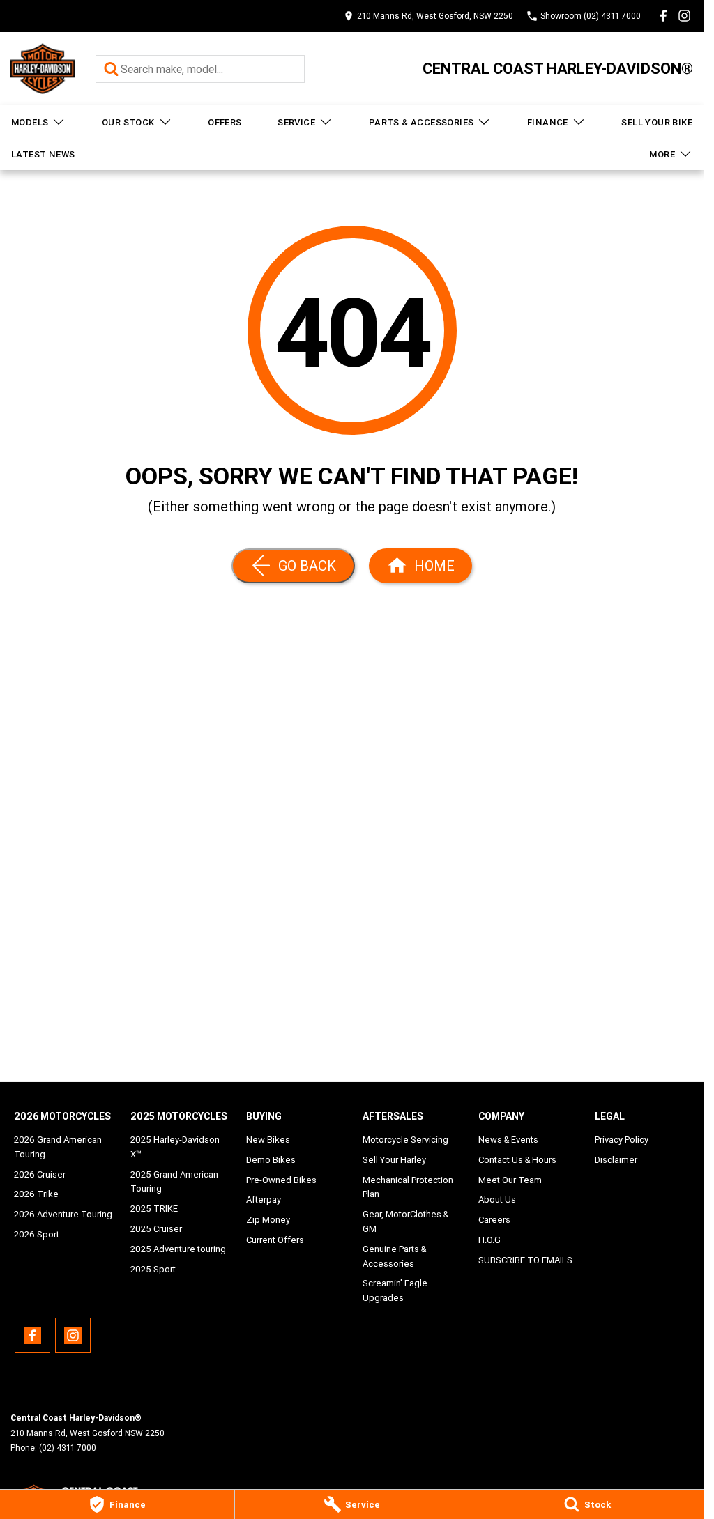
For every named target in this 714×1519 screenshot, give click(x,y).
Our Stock (128, 122)
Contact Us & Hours (517, 1160)
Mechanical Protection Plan (408, 1187)
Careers (494, 1220)
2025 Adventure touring (178, 1249)
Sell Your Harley (394, 1160)
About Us (497, 1199)
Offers (224, 122)
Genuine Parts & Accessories (394, 1256)
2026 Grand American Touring (58, 1147)
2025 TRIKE (154, 1209)
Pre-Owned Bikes (281, 1180)
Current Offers (275, 1240)
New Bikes (268, 1140)
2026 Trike (36, 1194)
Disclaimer (616, 1160)
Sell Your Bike (656, 122)
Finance (547, 122)
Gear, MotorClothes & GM (405, 1221)
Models (29, 122)
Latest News (43, 154)
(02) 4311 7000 (67, 1447)
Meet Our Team (510, 1180)
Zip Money (268, 1220)
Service (296, 122)
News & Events (508, 1140)
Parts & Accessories (421, 122)
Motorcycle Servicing (405, 1140)
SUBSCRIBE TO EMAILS (525, 1260)
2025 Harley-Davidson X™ (175, 1147)
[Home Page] (42, 69)
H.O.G (489, 1240)
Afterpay (263, 1199)
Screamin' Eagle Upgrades (395, 1290)
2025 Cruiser (156, 1229)
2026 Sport (36, 1234)
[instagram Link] (684, 15)
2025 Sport (153, 1269)
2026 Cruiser (40, 1174)
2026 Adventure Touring (63, 1214)
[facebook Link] (663, 15)
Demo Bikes (271, 1160)
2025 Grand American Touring (174, 1182)
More (662, 154)
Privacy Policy (621, 1140)
